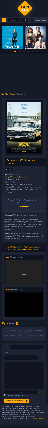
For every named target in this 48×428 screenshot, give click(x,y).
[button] (38, 20)
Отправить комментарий (15, 401)
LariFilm (5, 94)
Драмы (12, 94)
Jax (27, 203)
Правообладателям (37, 418)
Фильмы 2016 (15, 177)
